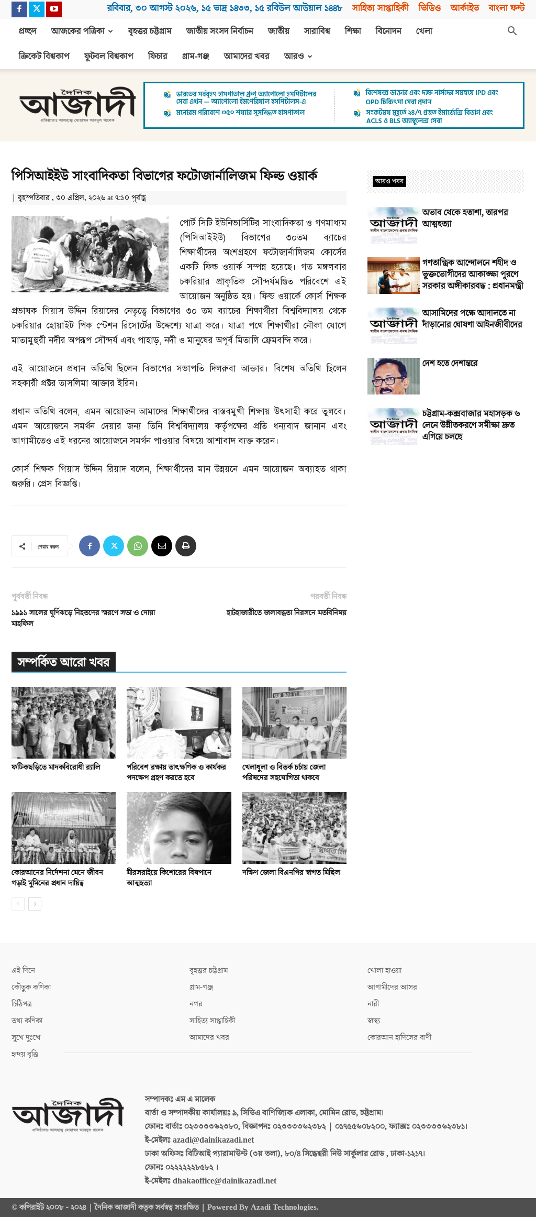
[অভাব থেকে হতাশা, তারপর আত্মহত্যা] (393, 225)
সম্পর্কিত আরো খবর (63, 662)
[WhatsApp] (137, 545)
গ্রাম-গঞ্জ (195, 56)
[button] (511, 32)
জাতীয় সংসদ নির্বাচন (219, 31)
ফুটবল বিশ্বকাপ (108, 56)
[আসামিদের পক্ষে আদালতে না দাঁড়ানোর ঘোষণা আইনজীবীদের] (393, 326)
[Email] (161, 545)
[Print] (185, 545)
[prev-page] (18, 904)
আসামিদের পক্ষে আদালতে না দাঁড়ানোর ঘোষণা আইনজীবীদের (472, 319)
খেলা (424, 31)
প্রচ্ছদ (28, 31)
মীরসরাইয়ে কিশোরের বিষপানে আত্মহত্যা (169, 878)
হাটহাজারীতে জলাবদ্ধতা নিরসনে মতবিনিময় (287, 612)
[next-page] (34, 904)
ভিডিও (430, 8)
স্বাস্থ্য (373, 1020)
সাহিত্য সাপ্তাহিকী (380, 8)
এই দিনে (23, 970)
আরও (294, 56)
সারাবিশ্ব (317, 31)
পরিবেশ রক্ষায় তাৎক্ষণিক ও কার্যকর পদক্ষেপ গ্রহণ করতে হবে (176, 772)
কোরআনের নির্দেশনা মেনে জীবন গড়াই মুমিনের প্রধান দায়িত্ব (57, 878)
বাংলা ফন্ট (506, 8)
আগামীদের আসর (392, 987)
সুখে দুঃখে (26, 1037)
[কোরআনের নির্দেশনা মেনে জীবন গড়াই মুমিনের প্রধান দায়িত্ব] (64, 828)
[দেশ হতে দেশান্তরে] (393, 376)
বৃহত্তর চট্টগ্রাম (150, 31)
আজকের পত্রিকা (78, 31)
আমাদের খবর (247, 56)
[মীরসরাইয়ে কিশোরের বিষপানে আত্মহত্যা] (179, 828)
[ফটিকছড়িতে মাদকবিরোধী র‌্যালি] (64, 723)
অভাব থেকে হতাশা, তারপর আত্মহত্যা (465, 218)
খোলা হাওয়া (384, 970)
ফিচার (158, 56)
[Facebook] (19, 9)
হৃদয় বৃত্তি (25, 1054)
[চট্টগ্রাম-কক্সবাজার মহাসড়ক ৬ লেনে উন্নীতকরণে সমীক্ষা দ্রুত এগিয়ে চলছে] (393, 426)
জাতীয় (278, 31)
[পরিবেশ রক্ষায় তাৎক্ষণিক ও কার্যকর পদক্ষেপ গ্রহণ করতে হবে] (179, 723)
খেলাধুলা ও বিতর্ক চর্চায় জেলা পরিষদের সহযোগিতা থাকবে (284, 772)
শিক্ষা (353, 31)
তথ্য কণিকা (27, 1020)
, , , (224, 8)
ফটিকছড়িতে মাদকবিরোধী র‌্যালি (56, 767)
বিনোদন (388, 31)
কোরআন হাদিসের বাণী (399, 1037)
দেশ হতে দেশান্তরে (450, 363)
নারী (373, 1004)
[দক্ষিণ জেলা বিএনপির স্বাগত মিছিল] (294, 828)
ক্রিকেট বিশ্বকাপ (44, 56)
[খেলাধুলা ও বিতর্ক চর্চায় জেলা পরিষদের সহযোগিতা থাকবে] (294, 723)
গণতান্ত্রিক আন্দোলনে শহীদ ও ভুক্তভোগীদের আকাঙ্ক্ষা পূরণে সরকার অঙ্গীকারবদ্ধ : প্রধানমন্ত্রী (472, 274)
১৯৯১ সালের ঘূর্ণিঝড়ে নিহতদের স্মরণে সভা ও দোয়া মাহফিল (83, 618)
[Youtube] (54, 9)
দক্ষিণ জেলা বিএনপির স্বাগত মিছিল (291, 872)
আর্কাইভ (465, 8)
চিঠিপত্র (22, 1004)
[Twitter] (36, 9)
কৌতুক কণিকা (31, 987)
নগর (196, 1004)
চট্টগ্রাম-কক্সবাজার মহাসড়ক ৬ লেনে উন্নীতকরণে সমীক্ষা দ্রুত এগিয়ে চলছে (471, 425)
